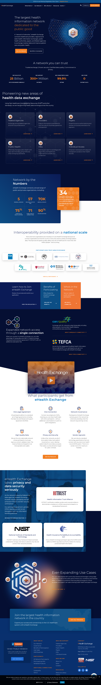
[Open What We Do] (32, 6)
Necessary (40, 682)
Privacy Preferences (53, 682)
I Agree (62, 682)
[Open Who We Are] (51, 6)
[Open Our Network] (42, 6)
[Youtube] (86, 670)
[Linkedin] (79, 670)
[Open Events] (64, 6)
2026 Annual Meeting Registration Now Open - (50, 1)
